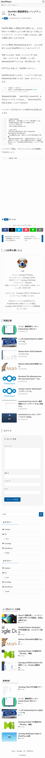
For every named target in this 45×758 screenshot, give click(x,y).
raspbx (14, 219)
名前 (6, 473)
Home (13, 751)
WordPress (9, 548)
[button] (5, 230)
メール (7, 481)
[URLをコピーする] (40, 230)
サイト (6, 489)
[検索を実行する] (41, 514)
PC (6, 534)
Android (7, 529)
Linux (5, 18)
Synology (8, 543)
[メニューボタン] (43, 1)
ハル (22, 271)
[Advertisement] (22, 189)
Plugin (7, 553)
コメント (8, 446)
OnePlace (6, 2)
